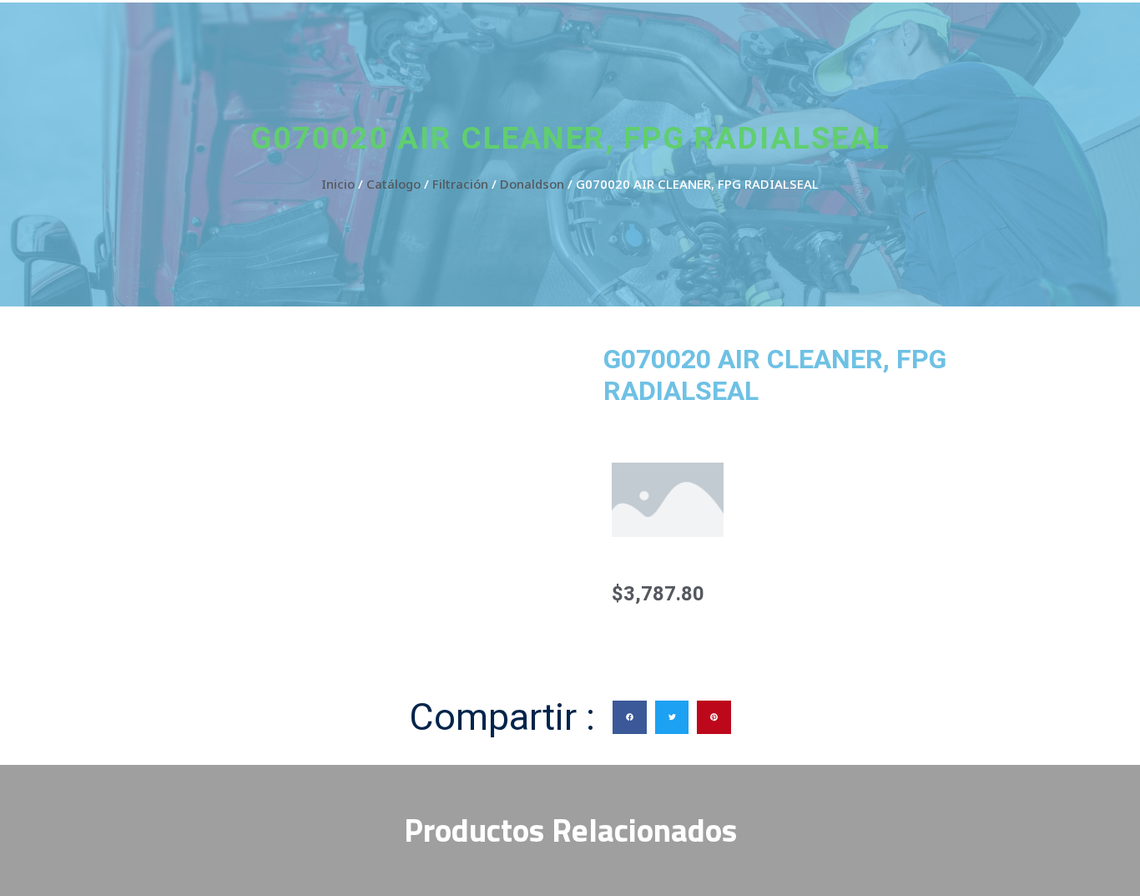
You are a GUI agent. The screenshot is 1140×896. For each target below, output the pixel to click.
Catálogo (393, 183)
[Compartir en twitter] (672, 718)
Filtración (460, 183)
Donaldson (532, 183)
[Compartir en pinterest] (714, 718)
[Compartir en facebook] (630, 718)
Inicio (338, 183)
